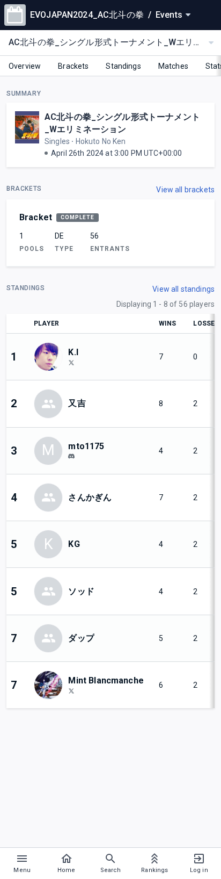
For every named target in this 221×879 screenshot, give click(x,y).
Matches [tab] (173, 66)
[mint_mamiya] (71, 690)
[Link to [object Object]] (51, 356)
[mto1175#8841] (71, 456)
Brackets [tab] (73, 66)
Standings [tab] (123, 66)
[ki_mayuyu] (71, 362)
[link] (71, 456)
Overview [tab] (25, 66)
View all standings (183, 289)
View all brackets (185, 189)
